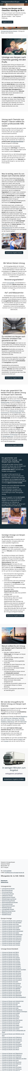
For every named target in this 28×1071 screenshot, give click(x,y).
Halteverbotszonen (7, 227)
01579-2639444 (7, 871)
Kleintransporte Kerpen (8, 906)
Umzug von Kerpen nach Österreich (12, 938)
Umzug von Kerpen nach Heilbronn (11, 1064)
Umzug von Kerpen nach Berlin (10, 952)
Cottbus (9, 720)
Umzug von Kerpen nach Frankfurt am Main (14, 969)
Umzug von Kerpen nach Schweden (11, 926)
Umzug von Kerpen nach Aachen (11, 1003)
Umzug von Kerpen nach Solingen (11, 1042)
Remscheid (23, 721)
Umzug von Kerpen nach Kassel (10, 1023)
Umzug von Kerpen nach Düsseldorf (12, 980)
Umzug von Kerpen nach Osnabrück (12, 1039)
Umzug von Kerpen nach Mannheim (12, 992)
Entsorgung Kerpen (7, 904)
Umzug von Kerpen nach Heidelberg (12, 1046)
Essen (13, 720)
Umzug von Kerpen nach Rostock (11, 1022)
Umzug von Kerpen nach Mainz (10, 1015)
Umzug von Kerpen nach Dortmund (11, 978)
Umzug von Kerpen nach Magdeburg (12, 1010)
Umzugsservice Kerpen (8, 888)
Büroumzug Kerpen (7, 890)
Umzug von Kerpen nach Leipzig (11, 957)
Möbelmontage (5, 402)
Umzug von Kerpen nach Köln (10, 981)
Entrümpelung (16, 400)
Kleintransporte (14, 411)
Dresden (22, 720)
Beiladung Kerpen (7, 912)
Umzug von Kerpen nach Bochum (11, 985)
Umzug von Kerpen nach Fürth (10, 1060)
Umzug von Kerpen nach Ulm (10, 1065)
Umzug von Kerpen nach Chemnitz (11, 1006)
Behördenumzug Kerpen (8, 911)
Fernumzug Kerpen (7, 892)
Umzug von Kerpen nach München (11, 971)
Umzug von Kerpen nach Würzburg (11, 1062)
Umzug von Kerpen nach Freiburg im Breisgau (14, 1011)
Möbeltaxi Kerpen (7, 907)
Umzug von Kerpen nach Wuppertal (11, 987)
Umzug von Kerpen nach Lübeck (11, 1016)
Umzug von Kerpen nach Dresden (11, 962)
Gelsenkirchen (8, 718)
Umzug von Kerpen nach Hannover (11, 976)
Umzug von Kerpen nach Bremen (11, 959)
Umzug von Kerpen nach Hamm (10, 1029)
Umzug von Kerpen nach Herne (10, 1047)
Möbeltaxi (21, 411)
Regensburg (10, 721)
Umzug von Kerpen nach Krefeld (11, 1013)
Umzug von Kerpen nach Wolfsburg (11, 1069)
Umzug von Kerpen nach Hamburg (11, 968)
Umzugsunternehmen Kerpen (10, 2)
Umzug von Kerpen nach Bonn (10, 954)
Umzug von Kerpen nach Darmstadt (12, 1044)
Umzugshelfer (11, 282)
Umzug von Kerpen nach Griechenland (12, 931)
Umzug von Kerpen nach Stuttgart (11, 966)
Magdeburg (24, 716)
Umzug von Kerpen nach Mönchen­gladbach (14, 997)
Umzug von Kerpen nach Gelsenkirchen (13, 1001)
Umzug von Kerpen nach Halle (10, 1008)
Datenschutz (4, 882)
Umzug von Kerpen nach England (11, 929)
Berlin (20, 739)
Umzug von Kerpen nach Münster (11, 990)
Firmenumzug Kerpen (8, 894)
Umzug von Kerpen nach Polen (10, 924)
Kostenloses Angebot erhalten (14, 252)
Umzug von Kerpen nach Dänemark (11, 939)
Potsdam (6, 741)
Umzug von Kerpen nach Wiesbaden (12, 995)
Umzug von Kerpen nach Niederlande (12, 934)
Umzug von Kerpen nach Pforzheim (11, 1067)
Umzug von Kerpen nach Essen (10, 956)
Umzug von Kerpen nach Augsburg (11, 975)
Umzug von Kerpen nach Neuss (10, 1049)
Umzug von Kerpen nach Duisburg (11, 983)
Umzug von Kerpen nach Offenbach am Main (14, 1058)
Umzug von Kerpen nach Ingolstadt (11, 1057)
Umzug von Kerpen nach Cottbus (11, 961)
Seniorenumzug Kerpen (8, 900)
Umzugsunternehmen (17, 141)
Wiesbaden (15, 718)
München (3, 720)
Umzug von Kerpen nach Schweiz (11, 945)
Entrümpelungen (16, 412)
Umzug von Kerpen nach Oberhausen (12, 1020)
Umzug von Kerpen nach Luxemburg (12, 921)
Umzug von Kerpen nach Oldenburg (12, 1037)
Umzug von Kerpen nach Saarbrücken (12, 1027)
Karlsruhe (21, 718)
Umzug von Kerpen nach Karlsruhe (11, 993)
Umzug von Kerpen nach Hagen (10, 1025)
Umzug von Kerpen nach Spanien (11, 943)
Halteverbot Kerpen (7, 895)
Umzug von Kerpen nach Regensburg (12, 1053)
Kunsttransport (5, 412)
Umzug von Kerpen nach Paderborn (12, 1055)
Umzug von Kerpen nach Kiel (10, 1004)
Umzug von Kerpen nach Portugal (11, 941)
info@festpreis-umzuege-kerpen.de (14, 872)
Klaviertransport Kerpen (8, 897)
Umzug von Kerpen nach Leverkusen (12, 1041)
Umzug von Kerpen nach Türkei (10, 927)
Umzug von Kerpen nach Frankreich (12, 936)
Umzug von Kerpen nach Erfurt (10, 1018)
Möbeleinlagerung (8, 436)
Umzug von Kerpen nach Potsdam (11, 964)
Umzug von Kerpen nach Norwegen (11, 922)
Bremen (17, 720)
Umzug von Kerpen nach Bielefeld (11, 988)
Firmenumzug (13, 434)
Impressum (4, 880)
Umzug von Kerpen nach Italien (10, 933)
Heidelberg (4, 721)
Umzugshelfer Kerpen (8, 909)
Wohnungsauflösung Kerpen (10, 902)
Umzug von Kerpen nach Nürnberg (11, 973)
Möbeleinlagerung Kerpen (9, 899)
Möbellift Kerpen (6, 914)
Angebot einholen (7, 22)
